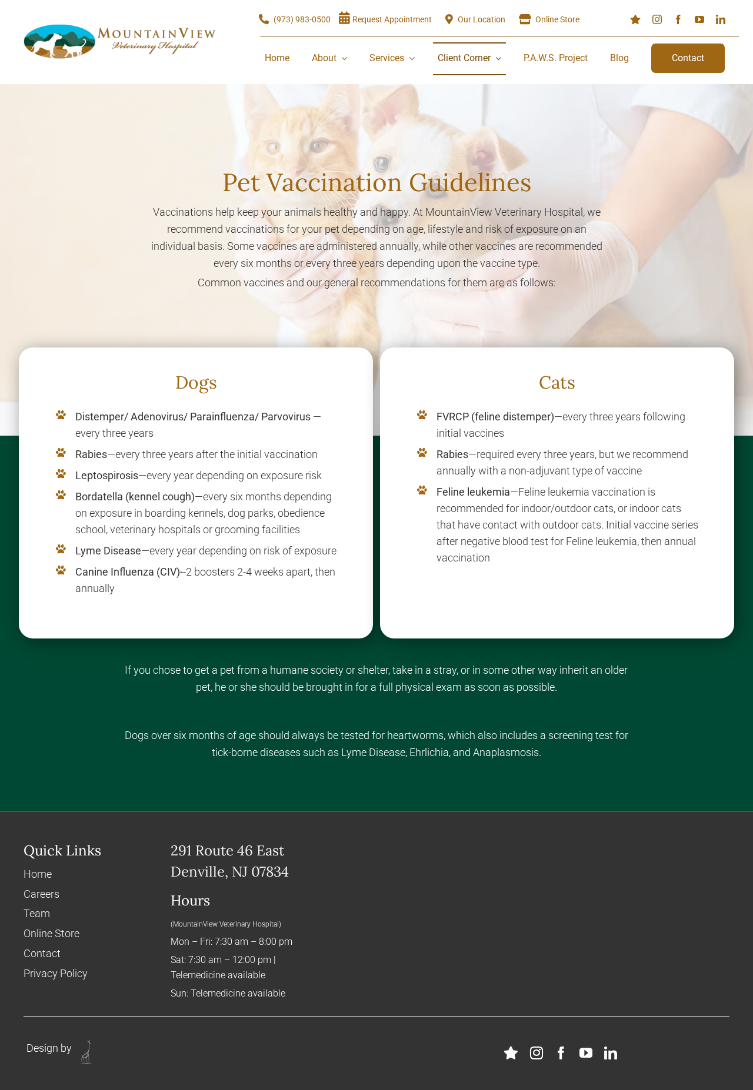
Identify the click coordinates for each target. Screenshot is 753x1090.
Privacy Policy (56, 973)
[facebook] (678, 19)
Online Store (51, 933)
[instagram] (657, 19)
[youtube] (699, 19)
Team (37, 913)
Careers (41, 894)
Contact (42, 953)
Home (38, 874)
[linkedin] (720, 19)
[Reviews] (635, 19)
